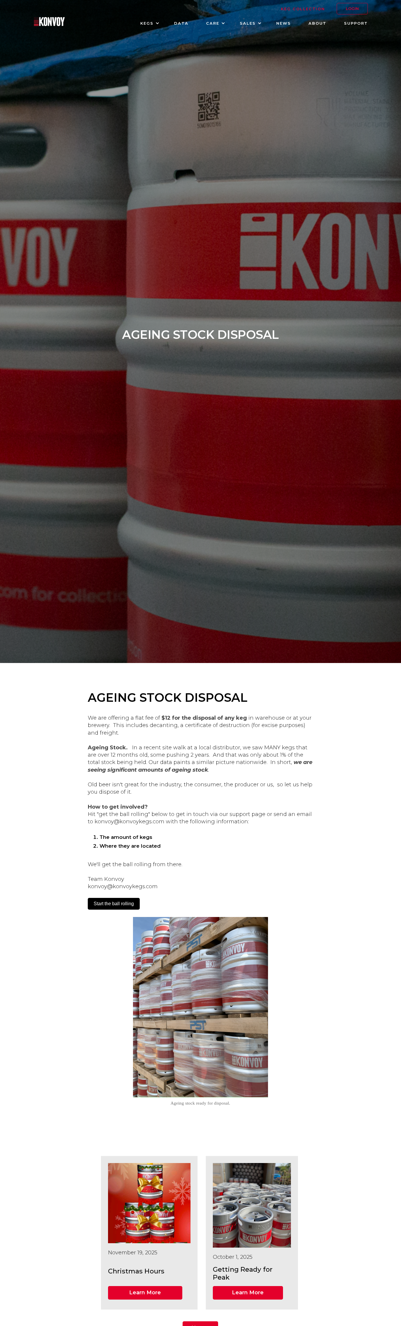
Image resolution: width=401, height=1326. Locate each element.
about (317, 23)
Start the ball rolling (114, 903)
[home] (49, 22)
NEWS (283, 23)
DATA (181, 23)
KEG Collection (303, 8)
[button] (148, 23)
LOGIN (352, 8)
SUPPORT (356, 23)
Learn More (145, 1292)
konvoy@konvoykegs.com (129, 821)
